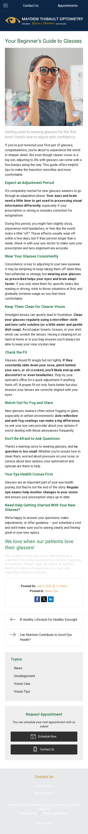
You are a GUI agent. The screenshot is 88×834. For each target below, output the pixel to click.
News (18, 668)
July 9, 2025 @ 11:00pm (52, 586)
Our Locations (44, 785)
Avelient (62, 813)
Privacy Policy (28, 813)
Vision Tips (51, 591)
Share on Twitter (44, 599)
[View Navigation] (7, 6)
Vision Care (22, 684)
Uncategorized (24, 676)
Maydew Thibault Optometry (49, 804)
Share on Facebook (37, 599)
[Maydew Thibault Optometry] (44, 21)
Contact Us (30, 6)
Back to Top (44, 823)
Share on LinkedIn (51, 599)
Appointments (68, 6)
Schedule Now (46, 736)
